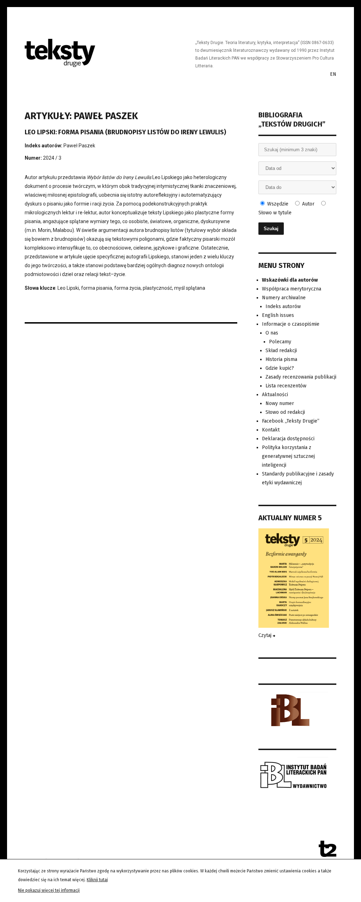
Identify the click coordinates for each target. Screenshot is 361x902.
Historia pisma (281, 359)
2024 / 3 (52, 158)
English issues (278, 315)
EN (333, 74)
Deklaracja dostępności (288, 439)
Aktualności (275, 395)
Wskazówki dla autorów (290, 280)
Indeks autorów (283, 306)
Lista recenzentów (285, 386)
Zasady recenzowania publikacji (300, 377)
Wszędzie (277, 204)
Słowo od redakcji (285, 412)
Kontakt (271, 430)
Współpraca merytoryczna (291, 289)
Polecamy (280, 342)
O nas (271, 333)
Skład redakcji (281, 351)
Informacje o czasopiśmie (290, 324)
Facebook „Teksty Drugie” (290, 421)
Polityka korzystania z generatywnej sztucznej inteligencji (288, 456)
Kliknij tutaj (97, 879)
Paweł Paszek (79, 145)
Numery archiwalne (284, 298)
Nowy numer (279, 403)
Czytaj (265, 635)
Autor (307, 204)
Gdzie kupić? (279, 368)
